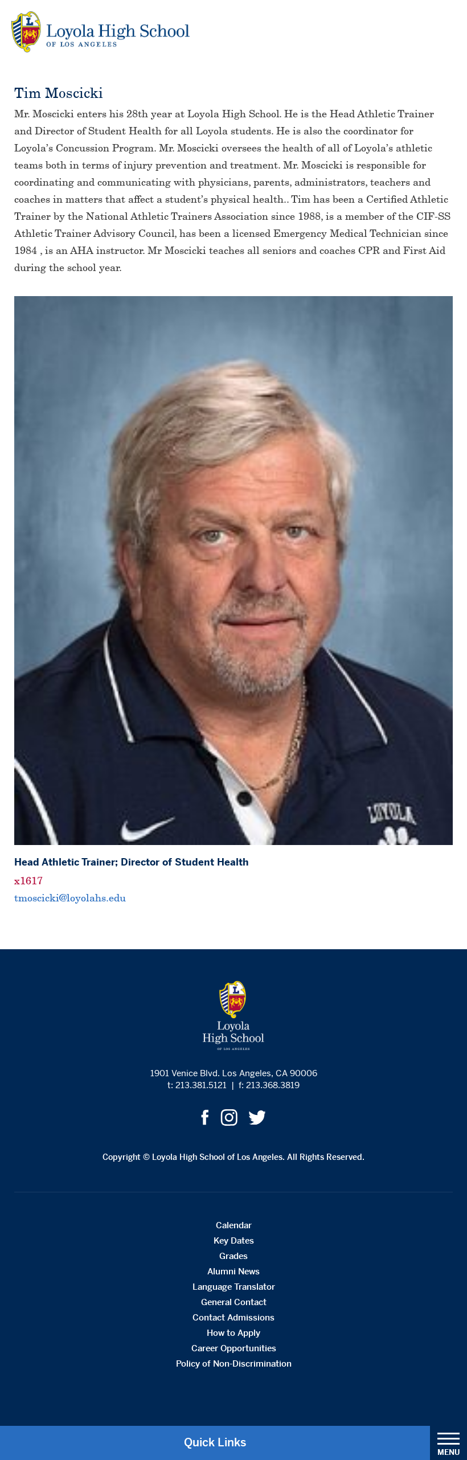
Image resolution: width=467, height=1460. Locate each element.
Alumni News (233, 1271)
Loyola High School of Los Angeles (100, 31)
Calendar (234, 1225)
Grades (233, 1256)
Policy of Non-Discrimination (234, 1363)
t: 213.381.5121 (197, 1085)
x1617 (28, 880)
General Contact (234, 1302)
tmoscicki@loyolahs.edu (70, 897)
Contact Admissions (233, 1317)
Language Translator (233, 1286)
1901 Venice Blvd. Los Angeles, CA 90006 (233, 1073)
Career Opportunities (233, 1348)
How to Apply (233, 1332)
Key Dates (234, 1240)
